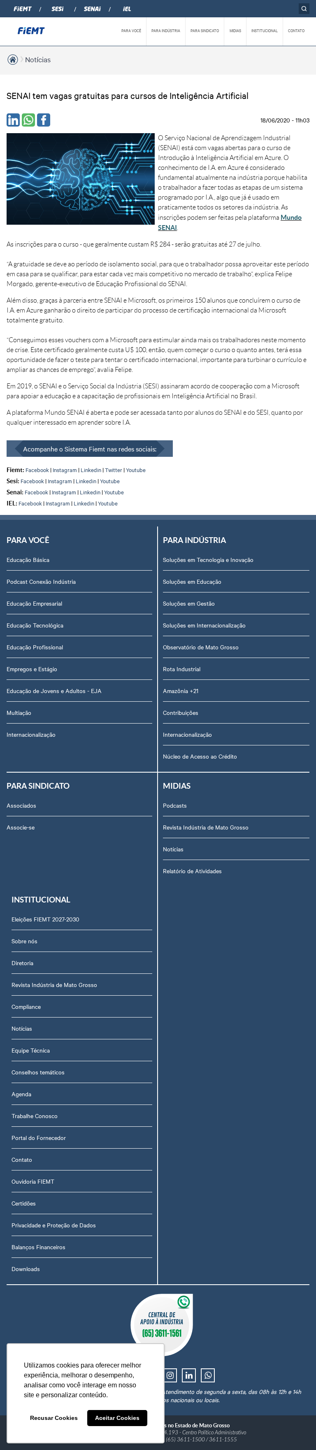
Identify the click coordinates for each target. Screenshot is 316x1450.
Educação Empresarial (34, 603)
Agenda (21, 1094)
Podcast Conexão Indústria (41, 581)
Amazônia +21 (180, 690)
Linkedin (91, 469)
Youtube (136, 469)
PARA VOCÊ (131, 30)
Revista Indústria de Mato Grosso (206, 827)
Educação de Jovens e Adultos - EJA (54, 690)
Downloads (26, 1268)
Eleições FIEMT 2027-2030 (45, 919)
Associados (21, 805)
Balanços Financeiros (38, 1247)
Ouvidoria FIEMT (33, 1181)
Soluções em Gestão (189, 603)
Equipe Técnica (31, 1050)
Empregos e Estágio (32, 669)
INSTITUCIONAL (264, 30)
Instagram (65, 469)
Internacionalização (31, 734)
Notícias (38, 59)
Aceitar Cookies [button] (117, 1418)
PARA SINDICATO (205, 30)
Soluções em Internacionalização (204, 625)
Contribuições (180, 712)
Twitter (113, 469)
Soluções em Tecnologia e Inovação (208, 559)
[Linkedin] (13, 120)
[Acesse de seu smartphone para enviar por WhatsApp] (28, 120)
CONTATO (296, 30)
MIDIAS (235, 30)
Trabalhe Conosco (35, 1116)
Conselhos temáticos (38, 1072)
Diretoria (22, 963)
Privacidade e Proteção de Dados (54, 1225)
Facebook (37, 469)
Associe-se (21, 827)
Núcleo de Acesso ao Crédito (200, 756)
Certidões (24, 1203)
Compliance (26, 1006)
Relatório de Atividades (192, 871)
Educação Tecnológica (35, 625)
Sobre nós (24, 941)
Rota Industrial (181, 669)
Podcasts (175, 805)
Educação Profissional (35, 647)
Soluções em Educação (192, 581)
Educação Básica (28, 559)
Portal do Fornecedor (39, 1137)
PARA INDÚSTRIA (165, 30)
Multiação (19, 712)
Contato (22, 1159)
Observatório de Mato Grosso (201, 647)
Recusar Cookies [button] (54, 1418)
